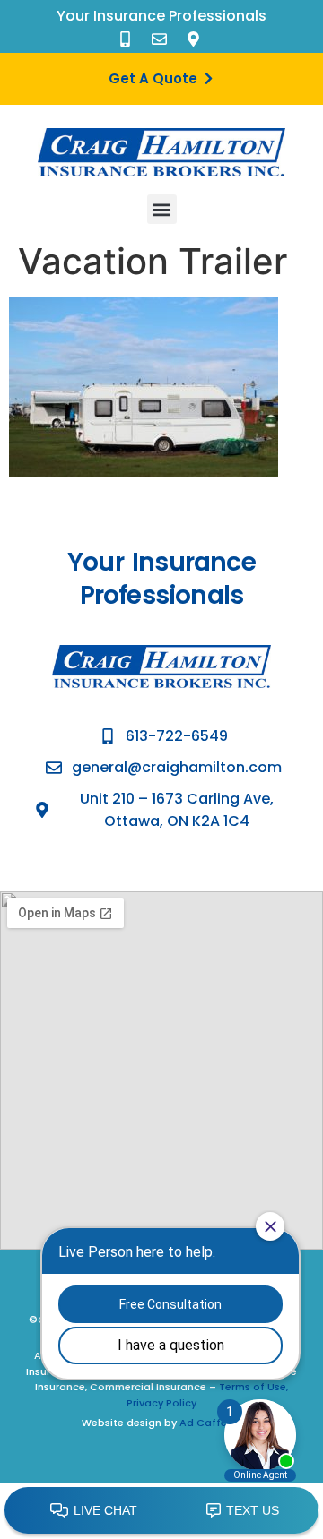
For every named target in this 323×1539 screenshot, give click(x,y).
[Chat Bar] (161, 1511)
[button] (162, 209)
